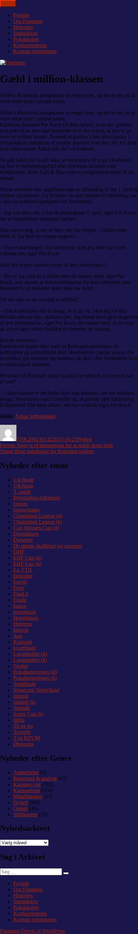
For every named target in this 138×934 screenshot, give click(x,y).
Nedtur (20, 666)
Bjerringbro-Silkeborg (36, 498)
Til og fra (23, 726)
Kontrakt (22, 642)
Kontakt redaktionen (35, 51)
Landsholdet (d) (30, 654)
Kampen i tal (27, 784)
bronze (20, 504)
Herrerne (22, 624)
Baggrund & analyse (35, 778)
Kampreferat (26, 790)
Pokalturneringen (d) (35, 672)
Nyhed (84, 439)
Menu (8, 3)
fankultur (22, 576)
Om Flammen (28, 21)
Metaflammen (28, 796)
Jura (17, 636)
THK (22, 439)
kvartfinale (24, 648)
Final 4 (20, 594)
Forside (21, 15)
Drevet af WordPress (43, 931)
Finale (19, 600)
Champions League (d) (37, 516)
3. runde (22, 492)
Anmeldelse (26, 772)
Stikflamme (25, 814)
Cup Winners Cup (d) (36, 528)
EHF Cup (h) (27, 564)
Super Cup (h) (28, 714)
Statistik (21, 708)
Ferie (18, 588)
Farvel (20, 582)
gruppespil (24, 612)
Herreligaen (25, 618)
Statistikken (25, 33)
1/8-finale (23, 486)
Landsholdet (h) (30, 660)
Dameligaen (26, 534)
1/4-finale (23, 480)
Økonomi (23, 744)
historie (21, 630)
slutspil (20, 696)
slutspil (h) (24, 702)
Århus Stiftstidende (35, 416)
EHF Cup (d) (27, 558)
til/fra (18, 720)
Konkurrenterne (30, 45)
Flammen (10, 931)
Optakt (20, 808)
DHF (18, 552)
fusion (19, 606)
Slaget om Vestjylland (36, 690)
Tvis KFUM (26, 738)
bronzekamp (26, 510)
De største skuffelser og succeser (47, 546)
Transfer (22, 732)
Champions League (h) (37, 522)
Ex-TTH (22, 570)
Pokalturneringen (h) (35, 678)
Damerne (23, 540)
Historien (23, 27)
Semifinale (24, 684)
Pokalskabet (26, 39)
